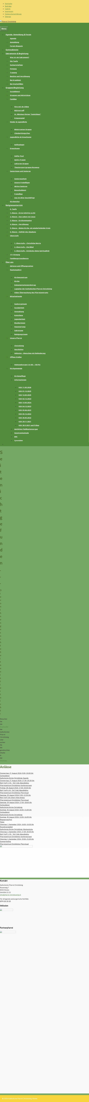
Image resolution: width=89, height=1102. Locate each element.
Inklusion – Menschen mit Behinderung (29, 353)
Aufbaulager (19, 144)
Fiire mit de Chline (21, 107)
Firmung (13, 69)
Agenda (13, 38)
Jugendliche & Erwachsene (20, 137)
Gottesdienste (12, 50)
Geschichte (18, 349)
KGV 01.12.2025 (25, 391)
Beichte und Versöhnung (20, 76)
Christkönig (19, 346)
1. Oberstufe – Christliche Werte (27, 243)
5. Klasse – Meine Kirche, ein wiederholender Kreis (30, 228)
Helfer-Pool (19, 156)
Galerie (7, 9)
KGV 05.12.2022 (25, 414)
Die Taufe (14, 61)
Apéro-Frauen (20, 160)
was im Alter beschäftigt (24, 198)
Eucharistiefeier (16, 65)
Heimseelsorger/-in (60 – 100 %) (27, 365)
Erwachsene (15, 148)
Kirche (16, 281)
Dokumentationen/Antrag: (25, 285)
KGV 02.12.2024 (25, 399)
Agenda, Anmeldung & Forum (18, 34)
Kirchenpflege (20, 376)
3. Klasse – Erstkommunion (21, 220)
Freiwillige (18, 194)
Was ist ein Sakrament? (19, 57)
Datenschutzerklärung (13, 14)
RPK (15, 437)
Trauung (13, 72)
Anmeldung (14, 42)
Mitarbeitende (16, 296)
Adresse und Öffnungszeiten (21, 266)
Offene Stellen (16, 357)
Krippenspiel (19, 118)
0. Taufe (13, 209)
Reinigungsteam (20, 334)
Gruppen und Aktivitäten (20, 95)
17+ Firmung (15, 254)
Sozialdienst (15, 91)
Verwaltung (19, 311)
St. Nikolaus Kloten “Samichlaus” (27, 114)
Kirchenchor (15, 201)
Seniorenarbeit (20, 179)
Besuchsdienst (20, 190)
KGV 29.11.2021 (25, 421)
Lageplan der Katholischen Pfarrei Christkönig (33, 289)
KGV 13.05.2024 (25, 402)
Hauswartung (19, 327)
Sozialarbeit (19, 308)
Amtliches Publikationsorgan (26, 429)
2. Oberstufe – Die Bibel (24, 247)
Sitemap (8, 16)
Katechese (18, 315)
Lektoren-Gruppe (21, 163)
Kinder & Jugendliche (18, 122)
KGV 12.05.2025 (25, 395)
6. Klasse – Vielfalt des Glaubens (23, 232)
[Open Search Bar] (1, 24)
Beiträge (8, 6)
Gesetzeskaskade (21, 433)
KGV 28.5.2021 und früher (29, 425)
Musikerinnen (19, 323)
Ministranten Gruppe (22, 129)
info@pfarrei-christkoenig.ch (10, 895)
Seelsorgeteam (20, 304)
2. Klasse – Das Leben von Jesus (22, 217)
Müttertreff (19, 110)
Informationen (20, 380)
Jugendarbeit (19, 319)
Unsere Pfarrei (16, 338)
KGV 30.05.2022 (25, 418)
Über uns (9, 262)
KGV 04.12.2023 (25, 406)
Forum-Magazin (16, 46)
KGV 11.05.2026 (25, 387)
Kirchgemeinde (16, 368)
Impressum (9, 11)
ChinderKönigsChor (22, 133)
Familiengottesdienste (19, 258)
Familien (13, 99)
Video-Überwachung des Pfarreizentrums (31, 292)
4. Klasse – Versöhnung (19, 224)
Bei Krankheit (15, 80)
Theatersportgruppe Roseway (26, 167)
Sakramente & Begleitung (17, 53)
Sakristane (18, 330)
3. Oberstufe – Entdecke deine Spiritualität (31, 251)
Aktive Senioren (20, 186)
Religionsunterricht (14, 205)
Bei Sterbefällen (16, 84)
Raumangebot (15, 270)
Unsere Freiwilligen (22, 182)
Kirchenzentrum (20, 277)
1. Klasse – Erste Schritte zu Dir (22, 213)
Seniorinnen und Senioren (20, 171)
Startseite (8, 3)
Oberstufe (14, 236)
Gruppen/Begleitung (15, 87)
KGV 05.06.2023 (25, 410)
